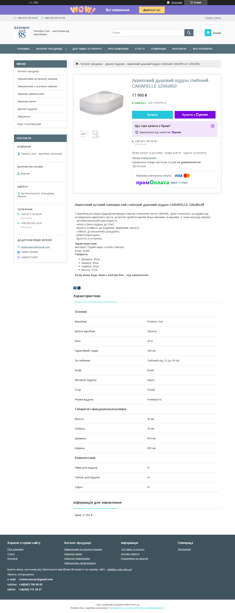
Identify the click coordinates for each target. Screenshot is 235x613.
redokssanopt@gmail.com (35, 246)
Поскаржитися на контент (122, 608)
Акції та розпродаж (29, 124)
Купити (152, 114)
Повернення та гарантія (134, 558)
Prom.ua (135, 604)
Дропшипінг (184, 549)
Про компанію (118, 48)
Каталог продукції (49, 48)
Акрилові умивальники (31, 93)
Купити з (188, 114)
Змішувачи (24, 116)
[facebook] (75, 288)
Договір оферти (130, 554)
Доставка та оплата (87, 48)
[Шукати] (189, 32)
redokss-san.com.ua (119, 569)
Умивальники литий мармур (80, 563)
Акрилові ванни (27, 101)
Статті (139, 48)
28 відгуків (176, 2)
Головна (23, 48)
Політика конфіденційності (150, 608)
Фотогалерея (202, 48)
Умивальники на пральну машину (37, 78)
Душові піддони (114, 63)
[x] (78, 288)
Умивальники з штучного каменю (37, 86)
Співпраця (158, 48)
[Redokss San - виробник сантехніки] (22, 39)
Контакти (179, 48)
